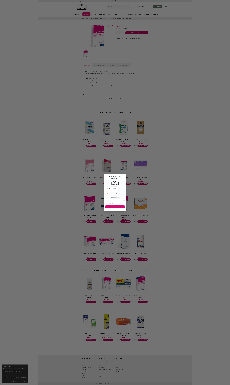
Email (124, 200)
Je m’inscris (115, 206)
